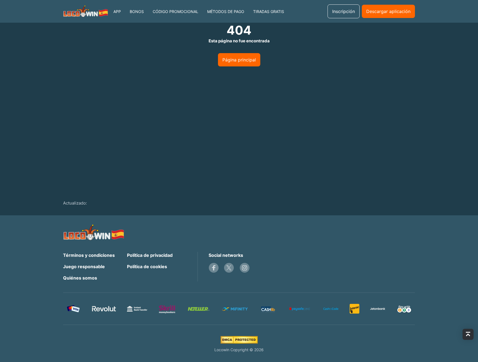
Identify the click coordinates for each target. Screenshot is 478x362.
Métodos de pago (225, 11)
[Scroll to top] (468, 334)
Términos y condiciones (89, 255)
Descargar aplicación (388, 11)
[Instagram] (245, 268)
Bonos (137, 11)
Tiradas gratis (268, 11)
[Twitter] (229, 268)
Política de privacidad (150, 255)
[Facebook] (214, 268)
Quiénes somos (80, 278)
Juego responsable (84, 266)
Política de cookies (147, 266)
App (117, 11)
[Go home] (85, 11)
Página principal (239, 60)
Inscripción (343, 11)
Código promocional (175, 11)
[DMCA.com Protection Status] (239, 340)
